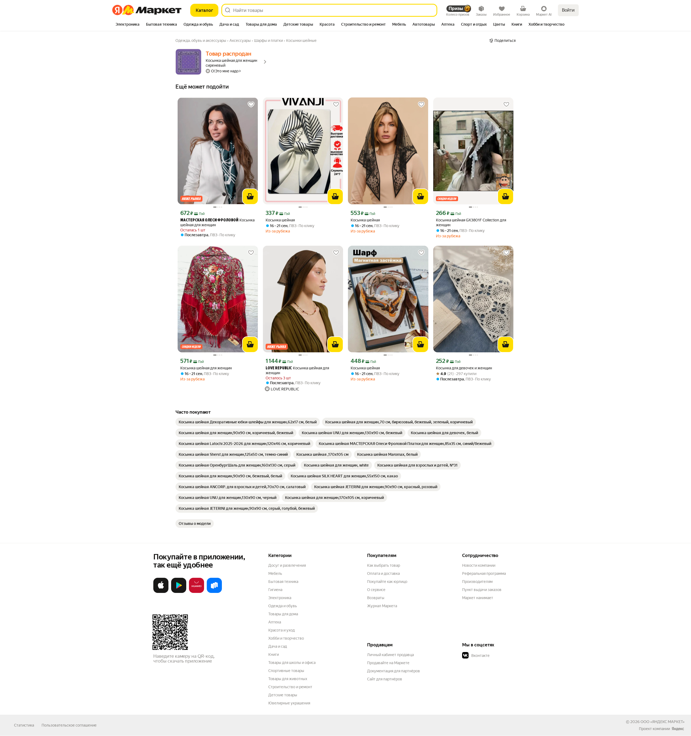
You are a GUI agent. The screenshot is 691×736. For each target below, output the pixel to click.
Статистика (24, 725)
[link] (247, 422)
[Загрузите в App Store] (160, 592)
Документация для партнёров (393, 671)
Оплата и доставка (383, 573)
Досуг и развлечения (287, 565)
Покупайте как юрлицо (387, 581)
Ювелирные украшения (289, 703)
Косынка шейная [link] (280, 220)
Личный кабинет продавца (390, 655)
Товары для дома (283, 614)
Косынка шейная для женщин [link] (217, 222)
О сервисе (376, 590)
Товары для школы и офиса (292, 662)
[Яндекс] (678, 729)
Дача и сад (277, 646)
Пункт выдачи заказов (482, 590)
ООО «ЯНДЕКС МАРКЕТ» (663, 722)
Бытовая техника (283, 581)
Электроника (279, 598)
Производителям (477, 581)
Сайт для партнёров (384, 679)
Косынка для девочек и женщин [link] (464, 368)
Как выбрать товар (383, 565)
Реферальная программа (484, 573)
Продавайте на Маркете (388, 663)
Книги (273, 654)
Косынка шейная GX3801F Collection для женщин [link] (471, 222)
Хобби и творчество (286, 638)
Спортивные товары (286, 671)
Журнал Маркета (382, 606)
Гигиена (275, 590)
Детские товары (282, 695)
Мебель (275, 573)
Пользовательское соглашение (69, 725)
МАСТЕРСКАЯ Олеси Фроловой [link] (209, 220)
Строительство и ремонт (290, 687)
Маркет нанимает (477, 598)
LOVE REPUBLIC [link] (279, 368)
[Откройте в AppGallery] (196, 592)
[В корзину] (250, 196)
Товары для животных (287, 679)
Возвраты (375, 598)
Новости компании (478, 565)
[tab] (127, 24)
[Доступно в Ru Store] (214, 592)
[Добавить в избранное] (251, 104)
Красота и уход (281, 630)
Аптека (274, 622)
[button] (500, 655)
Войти (568, 10)
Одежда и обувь (282, 606)
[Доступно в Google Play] (178, 592)
